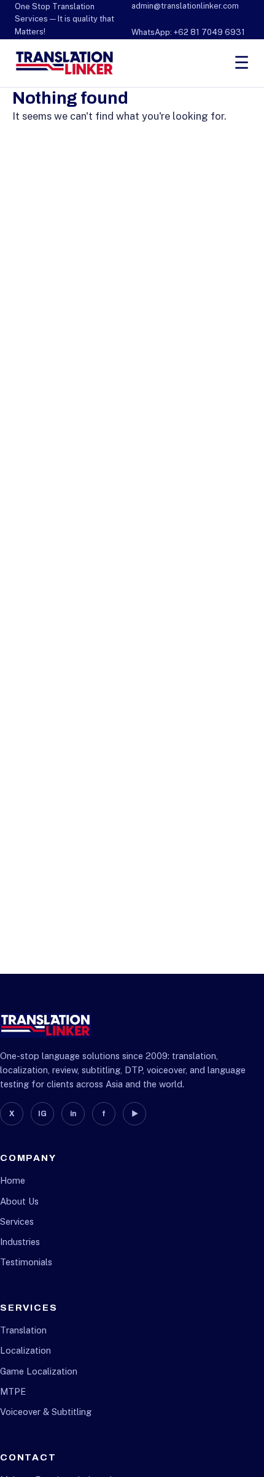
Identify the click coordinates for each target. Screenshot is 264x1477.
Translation (23, 1330)
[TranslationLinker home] (65, 63)
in (73, 1113)
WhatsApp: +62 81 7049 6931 (188, 32)
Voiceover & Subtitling (45, 1411)
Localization (25, 1350)
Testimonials (26, 1262)
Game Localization (38, 1371)
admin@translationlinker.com (185, 5)
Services (17, 1221)
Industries (20, 1241)
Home (12, 1180)
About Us (19, 1201)
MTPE (13, 1391)
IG (42, 1113)
